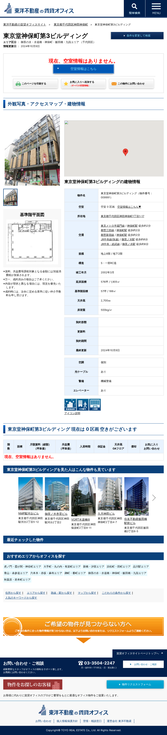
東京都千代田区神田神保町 (71, 24)
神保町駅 (132, 225)
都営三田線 (107, 230)
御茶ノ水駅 (128, 239)
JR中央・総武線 (110, 244)
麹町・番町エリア (75, 573)
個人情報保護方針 (67, 721)
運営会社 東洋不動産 (119, 721)
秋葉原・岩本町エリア (17, 579)
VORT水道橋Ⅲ (80, 519)
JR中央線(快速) (110, 239)
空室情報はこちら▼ (129, 206)
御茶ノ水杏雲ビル (56, 513)
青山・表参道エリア (16, 573)
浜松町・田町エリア (119, 566)
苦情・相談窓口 (92, 721)
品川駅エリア (141, 566)
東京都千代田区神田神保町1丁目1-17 (122, 216)
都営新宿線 (107, 234)
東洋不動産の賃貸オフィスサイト (24, 24)
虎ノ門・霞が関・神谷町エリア (22, 566)
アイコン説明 (72, 413)
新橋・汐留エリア (93, 566)
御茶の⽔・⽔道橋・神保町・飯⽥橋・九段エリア (117, 573)
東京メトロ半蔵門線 (113, 225)
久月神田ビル (106, 513)
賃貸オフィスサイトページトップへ (137, 653)
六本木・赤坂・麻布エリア (46, 573)
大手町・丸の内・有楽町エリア (62, 566)
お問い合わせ (43, 721)
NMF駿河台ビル (28, 513)
